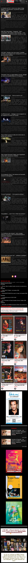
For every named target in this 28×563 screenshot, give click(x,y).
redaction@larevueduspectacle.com (14, 532)
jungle (5, 89)
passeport (23, 90)
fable (2, 248)
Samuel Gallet (4, 170)
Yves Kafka (18, 49)
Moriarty (24, 24)
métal (22, 227)
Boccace (20, 147)
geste (6, 187)
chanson (3, 45)
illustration (19, 22)
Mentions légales (22, 531)
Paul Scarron (23, 168)
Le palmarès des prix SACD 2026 (9, 292)
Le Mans (3, 168)
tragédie (6, 131)
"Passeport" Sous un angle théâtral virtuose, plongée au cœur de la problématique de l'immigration (14, 75)
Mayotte (24, 89)
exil (9, 22)
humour (11, 46)
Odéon (14, 108)
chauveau (15, 21)
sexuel (5, 110)
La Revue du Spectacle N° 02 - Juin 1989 (20, 335)
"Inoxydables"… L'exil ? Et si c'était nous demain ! (13, 213)
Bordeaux (15, 43)
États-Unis (21, 186)
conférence (17, 246)
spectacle (3, 27)
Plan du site (6, 533)
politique (18, 207)
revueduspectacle (5, 26)
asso (7, 66)
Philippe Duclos (19, 108)
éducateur (3, 167)
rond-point (3, 130)
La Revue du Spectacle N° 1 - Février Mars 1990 (7, 360)
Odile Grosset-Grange (10, 25)
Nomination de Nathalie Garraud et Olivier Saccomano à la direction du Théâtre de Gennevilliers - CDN (14, 300)
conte (21, 246)
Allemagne (3, 205)
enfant (6, 22)
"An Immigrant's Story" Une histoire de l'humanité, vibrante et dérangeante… (13, 175)
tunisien (23, 92)
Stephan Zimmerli (10, 27)
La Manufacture (21, 187)
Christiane (11, 106)
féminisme (13, 267)
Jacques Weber (7, 127)
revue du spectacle (20, 25)
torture (2, 131)
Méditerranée (4, 90)
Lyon (11, 24)
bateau (2, 126)
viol (22, 110)
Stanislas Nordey (20, 209)
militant (14, 69)
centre (17, 165)
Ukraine (3, 28)
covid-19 (13, 148)
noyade (6, 129)
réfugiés (3, 190)
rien (10, 270)
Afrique (2, 21)
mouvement (21, 189)
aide (5, 66)
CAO (5, 88)
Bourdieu (20, 43)
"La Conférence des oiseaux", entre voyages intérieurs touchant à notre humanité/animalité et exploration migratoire (12, 235)
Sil (18, 229)
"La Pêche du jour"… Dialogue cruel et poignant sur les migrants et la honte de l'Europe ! (13, 114)
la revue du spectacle (22, 68)
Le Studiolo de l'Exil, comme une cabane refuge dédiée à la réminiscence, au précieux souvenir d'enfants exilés (12, 9)
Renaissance (8, 91)
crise (16, 148)
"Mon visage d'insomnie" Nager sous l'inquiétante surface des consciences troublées (13, 155)
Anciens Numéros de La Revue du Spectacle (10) (12, 308)
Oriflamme (3, 70)
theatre (20, 27)
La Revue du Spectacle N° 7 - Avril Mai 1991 (7, 384)
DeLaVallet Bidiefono (6, 267)
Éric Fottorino (13, 126)
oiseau (2, 251)
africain (6, 86)
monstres (23, 268)
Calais (2, 88)
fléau (25, 148)
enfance (3, 22)
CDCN (23, 185)
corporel (19, 266)
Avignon (10, 66)
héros (15, 68)
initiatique (17, 249)
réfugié (2, 91)
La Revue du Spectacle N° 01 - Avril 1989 (7, 335)
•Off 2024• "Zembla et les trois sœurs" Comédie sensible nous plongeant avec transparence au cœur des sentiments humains (14, 54)
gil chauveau (13, 22)
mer (7, 69)
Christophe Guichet (5, 67)
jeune (23, 22)
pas (2, 269)
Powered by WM (20, 533)
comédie (12, 246)
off (21, 69)
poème (6, 251)
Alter (12, 43)
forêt (2, 46)
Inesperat (16, 46)
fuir (2, 149)
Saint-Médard (22, 48)
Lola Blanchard (9, 128)
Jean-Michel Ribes (16, 127)
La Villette (9, 268)
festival (23, 45)
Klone (18, 225)
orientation (18, 90)
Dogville (16, 106)
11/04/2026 (14, 443)
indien (2, 89)
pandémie (12, 150)
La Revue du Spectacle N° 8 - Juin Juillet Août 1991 (20, 385)
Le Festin (21, 149)
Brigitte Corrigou (17, 66)
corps (14, 186)
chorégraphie (9, 186)
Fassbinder (7, 206)
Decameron (20, 148)
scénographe (16, 26)
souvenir (21, 26)
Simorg (7, 252)
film (11, 206)
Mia (25, 227)
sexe (10, 209)
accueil (2, 86)
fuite (13, 224)
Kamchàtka (21, 46)
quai (24, 47)
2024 (2, 66)
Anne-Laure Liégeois (5, 147)
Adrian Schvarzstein (5, 43)
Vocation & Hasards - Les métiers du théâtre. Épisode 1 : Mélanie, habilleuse (19, 441)
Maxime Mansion (14, 227)
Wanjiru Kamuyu (13, 191)
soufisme (12, 252)
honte (2, 127)
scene (11, 26)
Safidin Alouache (22, 109)
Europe (20, 106)
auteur (12, 147)
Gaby (6, 68)
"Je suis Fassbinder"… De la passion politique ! (12, 194)
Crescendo (12, 45)
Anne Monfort (9, 205)
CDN (11, 21)
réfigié (25, 108)
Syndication (13, 533)
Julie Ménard (14, 225)
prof (7, 70)
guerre (22, 224)
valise (14, 49)
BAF (16, 185)
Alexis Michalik (12, 86)
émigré (18, 67)
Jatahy (7, 107)
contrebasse (20, 21)
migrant (19, 24)
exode (17, 45)
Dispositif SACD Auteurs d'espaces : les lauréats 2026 (13, 303)
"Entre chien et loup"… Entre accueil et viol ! (12, 95)
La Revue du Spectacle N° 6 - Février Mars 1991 (20, 360)
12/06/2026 (14, 434)
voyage (24, 252)
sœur (5, 71)
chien (7, 106)
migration (7, 228)
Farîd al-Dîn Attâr (7, 248)
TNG (23, 27)
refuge (2, 169)
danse (14, 67)
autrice (16, 147)
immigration (21, 88)
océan (18, 168)
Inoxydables (8, 225)
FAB (20, 45)
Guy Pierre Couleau (5, 249)
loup (2, 108)
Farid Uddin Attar (16, 248)
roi (1, 252)
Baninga (3, 266)
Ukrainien (18, 110)
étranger (22, 67)
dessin (25, 21)
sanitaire (11, 151)
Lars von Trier (22, 107)
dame (11, 67)
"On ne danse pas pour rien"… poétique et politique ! (14, 255)
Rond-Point (17, 208)
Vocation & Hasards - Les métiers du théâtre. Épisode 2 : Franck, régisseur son (19, 432)
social (24, 270)
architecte (7, 21)
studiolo (16, 27)
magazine (15, 24)
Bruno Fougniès (12, 165)
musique (3, 25)
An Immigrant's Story (10, 185)
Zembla (17, 71)
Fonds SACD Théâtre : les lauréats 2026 (10, 285)
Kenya (15, 187)
